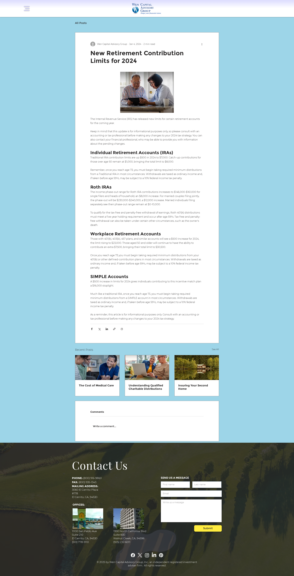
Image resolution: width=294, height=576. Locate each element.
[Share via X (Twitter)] (99, 328)
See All (215, 349)
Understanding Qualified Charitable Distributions (146, 387)
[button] (26, 8)
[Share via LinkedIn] (106, 328)
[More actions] (202, 44)
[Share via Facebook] (91, 328)
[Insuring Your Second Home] (197, 367)
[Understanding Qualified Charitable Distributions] (147, 367)
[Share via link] (114, 328)
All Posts (81, 22)
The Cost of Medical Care (96, 385)
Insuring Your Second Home (193, 387)
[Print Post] (121, 328)
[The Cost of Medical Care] (97, 367)
